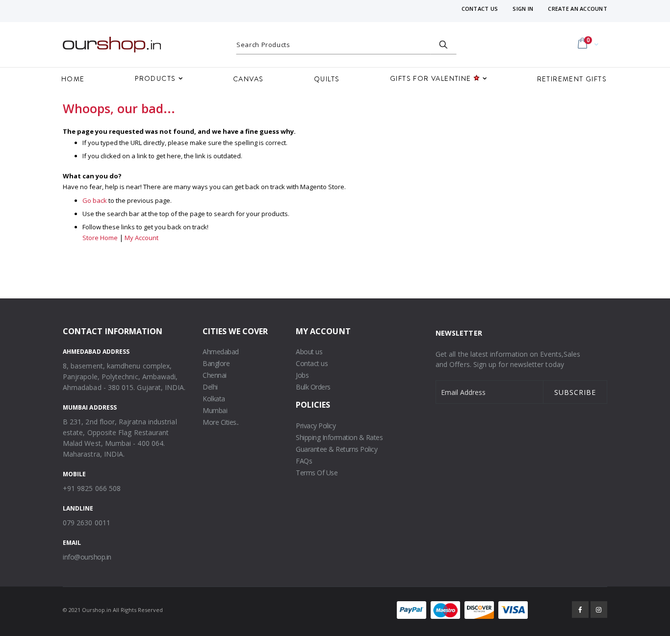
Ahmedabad (221, 351)
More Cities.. (221, 422)
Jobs (302, 375)
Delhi (210, 386)
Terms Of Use (316, 472)
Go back (94, 200)
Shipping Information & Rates (339, 437)
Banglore (216, 363)
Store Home (100, 237)
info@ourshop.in (87, 557)
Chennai (215, 375)
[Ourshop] (112, 44)
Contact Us (480, 8)
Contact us (312, 363)
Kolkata (214, 398)
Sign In (523, 8)
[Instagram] (599, 609)
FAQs (304, 460)
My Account (141, 237)
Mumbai (215, 410)
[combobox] (346, 44)
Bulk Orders (313, 386)
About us (309, 351)
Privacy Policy (315, 425)
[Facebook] (580, 609)
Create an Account (577, 8)
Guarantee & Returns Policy (336, 449)
